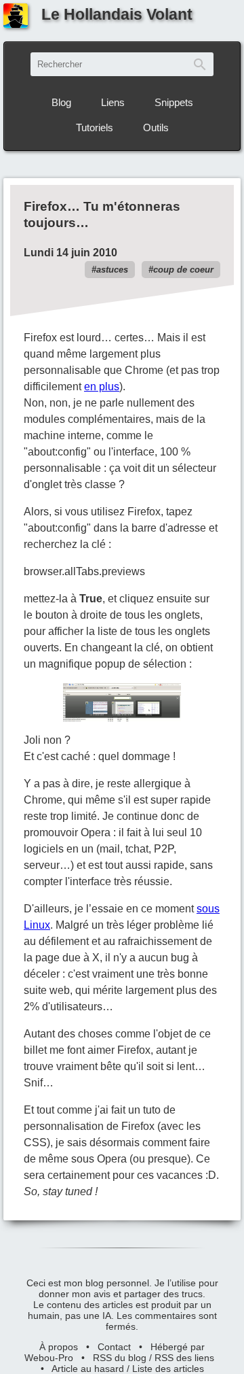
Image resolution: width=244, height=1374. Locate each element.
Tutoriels (94, 127)
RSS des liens (184, 1357)
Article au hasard (88, 1368)
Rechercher (200, 64)
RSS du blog (119, 1357)
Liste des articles (168, 1368)
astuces (112, 269)
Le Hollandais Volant (116, 14)
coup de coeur (183, 269)
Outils (156, 127)
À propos (58, 1346)
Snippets (174, 102)
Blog (61, 102)
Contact (114, 1346)
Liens (113, 102)
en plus (101, 386)
